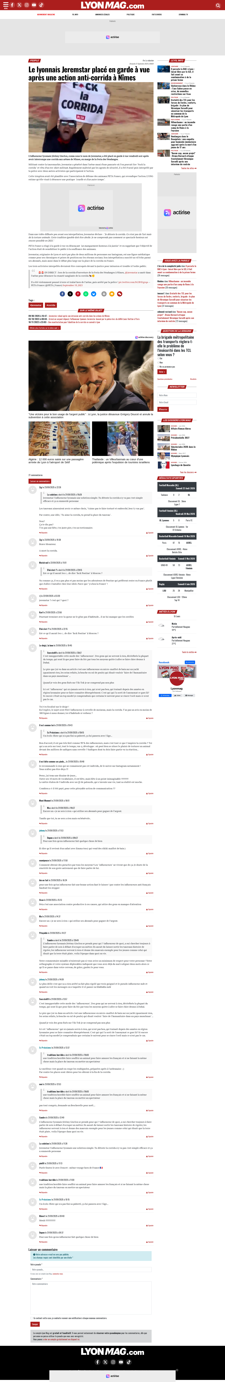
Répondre (44, 532)
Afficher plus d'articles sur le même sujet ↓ (45, 327)
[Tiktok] (40, 5)
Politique (131, 14)
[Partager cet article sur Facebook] (62, 293)
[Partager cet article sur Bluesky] (93, 293)
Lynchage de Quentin (180, 465)
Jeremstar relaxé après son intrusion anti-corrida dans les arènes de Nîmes (79, 315)
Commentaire (36, 1278)
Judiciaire (174, 66)
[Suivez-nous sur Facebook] (176, 679)
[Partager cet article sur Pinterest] (78, 293)
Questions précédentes (164, 379)
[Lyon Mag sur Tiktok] (128, 1363)
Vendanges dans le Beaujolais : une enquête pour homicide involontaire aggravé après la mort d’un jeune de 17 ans (183, 142)
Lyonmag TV (183, 14)
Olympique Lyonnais (180, 455)
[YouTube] (33, 5)
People (34, 60)
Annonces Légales (102, 14)
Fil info (75, 14)
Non (161, 362)
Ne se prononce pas (167, 366)
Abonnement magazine (46, 14)
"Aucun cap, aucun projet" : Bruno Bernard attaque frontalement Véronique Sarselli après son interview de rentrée (183, 158)
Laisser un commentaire (39, 481)
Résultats (193, 379)
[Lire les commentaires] (119, 293)
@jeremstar (131, 272)
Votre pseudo (36, 1264)
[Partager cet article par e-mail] (111, 293)
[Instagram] (26, 5)
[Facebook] (11, 5)
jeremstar (36, 305)
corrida (51, 305)
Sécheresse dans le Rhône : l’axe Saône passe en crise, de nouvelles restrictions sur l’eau (183, 90)
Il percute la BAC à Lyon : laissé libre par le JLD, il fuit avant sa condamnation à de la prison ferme (183, 74)
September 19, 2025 (73, 285)
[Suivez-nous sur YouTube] (120, 1363)
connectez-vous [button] (58, 1274)
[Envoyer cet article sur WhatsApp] (85, 293)
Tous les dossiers (187, 472)
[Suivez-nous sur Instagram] (112, 1363)
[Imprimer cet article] (104, 293)
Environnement (177, 83)
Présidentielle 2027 (180, 437)
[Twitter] (18, 5)
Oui (160, 358)
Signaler (151, 532)
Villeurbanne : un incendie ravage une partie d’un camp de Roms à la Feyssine (183, 126)
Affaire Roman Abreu (181, 428)
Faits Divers (157, 14)
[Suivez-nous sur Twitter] (104, 1363)
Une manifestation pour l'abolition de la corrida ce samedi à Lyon (74, 322)
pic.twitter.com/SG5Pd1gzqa (133, 282)
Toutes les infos (187, 168)
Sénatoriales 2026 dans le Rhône (183, 448)
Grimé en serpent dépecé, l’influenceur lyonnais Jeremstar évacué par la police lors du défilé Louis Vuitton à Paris (94, 319)
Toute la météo (188, 652)
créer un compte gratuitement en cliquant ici (61, 1339)
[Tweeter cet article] (70, 293)
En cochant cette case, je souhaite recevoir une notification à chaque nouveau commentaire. (70, 1318)
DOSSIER (174, 426)
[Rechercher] (217, 5)
